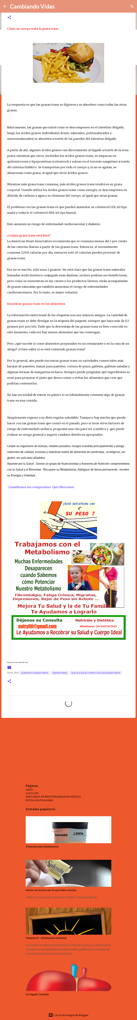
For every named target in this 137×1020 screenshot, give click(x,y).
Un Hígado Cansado (37, 994)
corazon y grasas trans (34, 672)
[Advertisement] (68, 748)
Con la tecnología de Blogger (71, 1015)
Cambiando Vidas (32, 6)
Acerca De (32, 793)
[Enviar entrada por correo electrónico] (9, 668)
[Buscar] (132, 6)
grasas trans (59, 672)
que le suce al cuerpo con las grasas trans (95, 672)
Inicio (29, 789)
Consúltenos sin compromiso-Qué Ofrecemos (40, 487)
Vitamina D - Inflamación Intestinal (46, 938)
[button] (9, 17)
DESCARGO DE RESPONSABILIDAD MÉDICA (53, 796)
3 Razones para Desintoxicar (42, 846)
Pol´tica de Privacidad (39, 800)
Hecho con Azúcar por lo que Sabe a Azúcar (51, 890)
